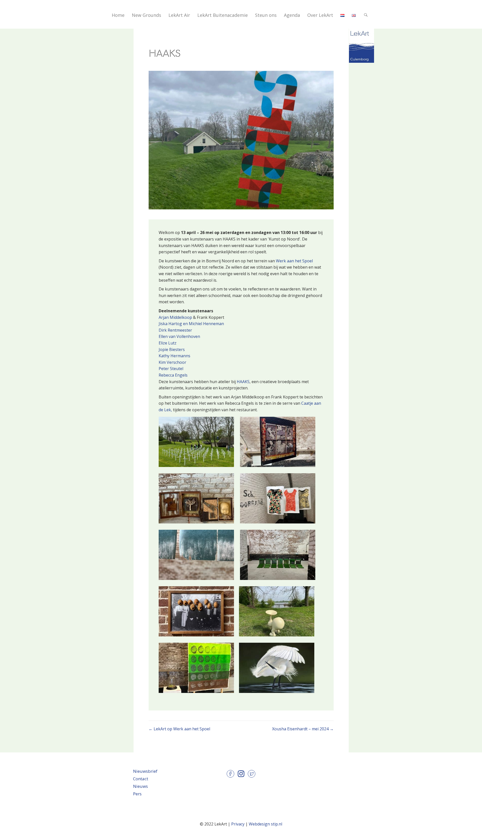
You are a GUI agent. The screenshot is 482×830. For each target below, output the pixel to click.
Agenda (292, 15)
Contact (140, 779)
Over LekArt (320, 15)
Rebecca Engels (173, 375)
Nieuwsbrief (145, 771)
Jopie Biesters (172, 349)
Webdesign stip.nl (265, 824)
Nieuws (140, 786)
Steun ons (266, 15)
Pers (137, 794)
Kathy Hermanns (174, 356)
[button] (366, 15)
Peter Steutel (171, 368)
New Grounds (146, 15)
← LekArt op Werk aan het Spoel (179, 729)
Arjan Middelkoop (175, 317)
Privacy (238, 824)
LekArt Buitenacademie (222, 15)
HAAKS (243, 381)
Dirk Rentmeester (175, 330)
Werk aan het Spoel (294, 261)
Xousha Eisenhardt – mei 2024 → (303, 729)
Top (334, 8)
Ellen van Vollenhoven (179, 336)
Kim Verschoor (172, 362)
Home (118, 15)
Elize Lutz (167, 343)
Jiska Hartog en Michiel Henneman (191, 323)
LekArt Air (179, 15)
